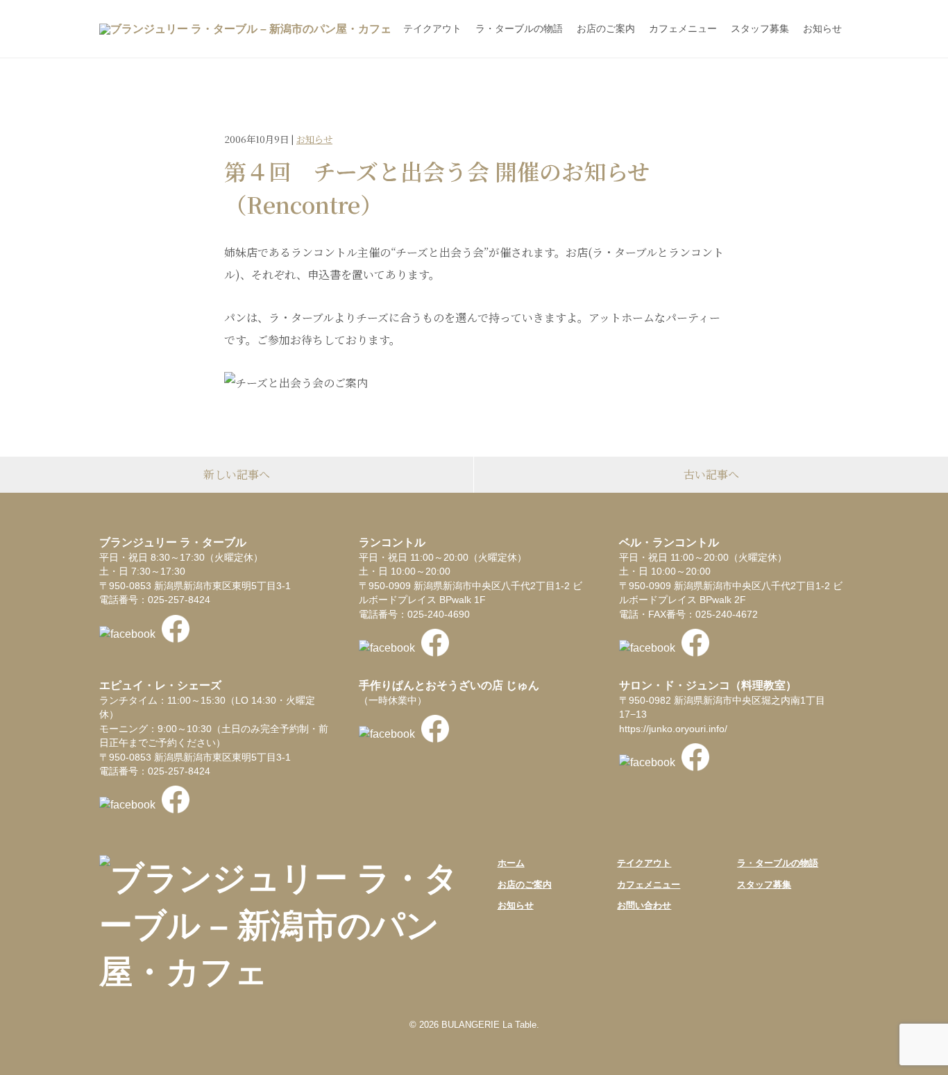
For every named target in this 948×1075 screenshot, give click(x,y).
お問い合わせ (644, 905)
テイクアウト (432, 28)
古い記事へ (711, 474)
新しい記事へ (236, 474)
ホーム (511, 863)
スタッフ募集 (760, 28)
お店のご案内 (606, 28)
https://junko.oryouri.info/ (673, 729)
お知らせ (822, 28)
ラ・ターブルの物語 (519, 28)
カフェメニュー (683, 28)
